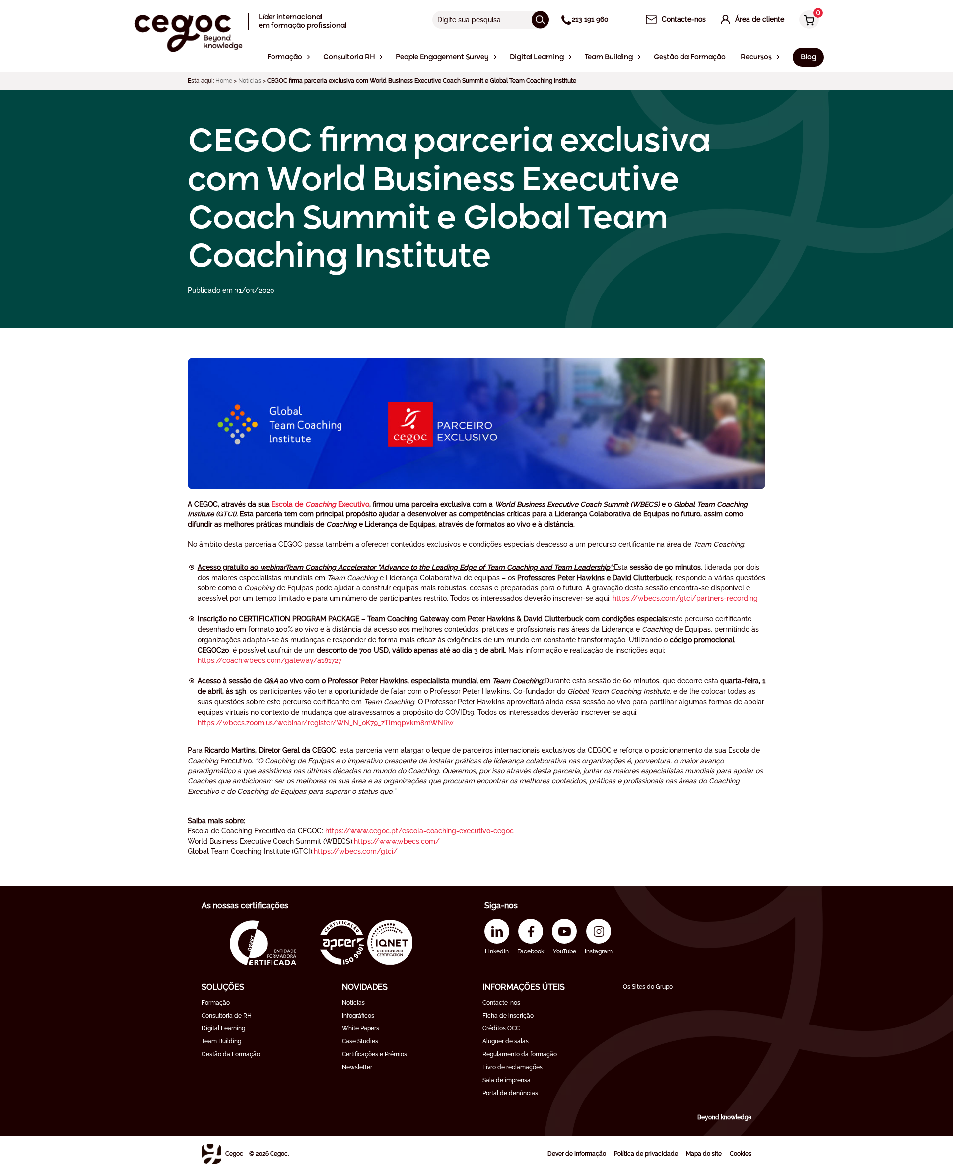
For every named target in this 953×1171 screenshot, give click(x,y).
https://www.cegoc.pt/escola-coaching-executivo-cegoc (419, 831)
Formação (216, 1002)
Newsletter (357, 1067)
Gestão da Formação (231, 1054)
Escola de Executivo (320, 504)
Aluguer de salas (505, 1041)
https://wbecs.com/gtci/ (356, 851)
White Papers (360, 1028)
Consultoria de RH (227, 1015)
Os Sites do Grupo (648, 986)
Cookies (740, 1153)
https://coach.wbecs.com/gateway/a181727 (269, 660)
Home (223, 80)
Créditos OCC (501, 1028)
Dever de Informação (576, 1153)
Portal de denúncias (510, 1093)
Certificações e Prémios (374, 1054)
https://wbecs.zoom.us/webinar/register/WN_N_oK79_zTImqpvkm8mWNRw (326, 723)
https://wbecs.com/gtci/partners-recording (685, 598)
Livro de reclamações (512, 1067)
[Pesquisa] (540, 19)
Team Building (221, 1041)
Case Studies (360, 1041)
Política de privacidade (646, 1153)
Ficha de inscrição (508, 1015)
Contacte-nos (501, 1002)
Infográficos (358, 1015)
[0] (806, 20)
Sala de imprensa (506, 1080)
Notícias (249, 80)
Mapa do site (704, 1153)
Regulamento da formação (519, 1054)
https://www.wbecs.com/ (397, 841)
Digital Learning (223, 1028)
